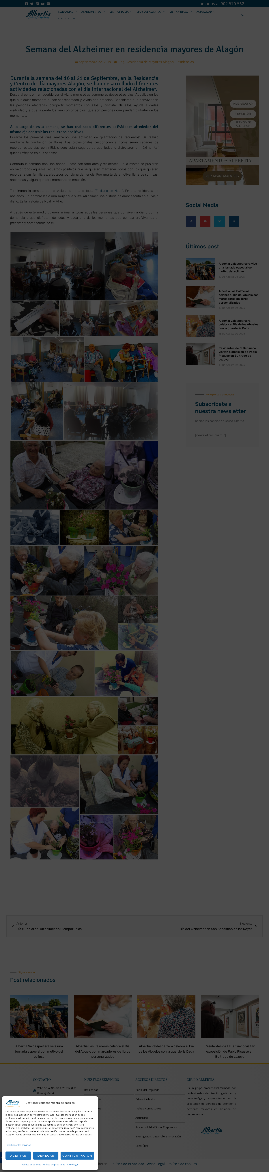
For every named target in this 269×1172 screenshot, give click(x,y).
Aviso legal (72, 1164)
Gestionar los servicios (19, 1145)
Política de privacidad (54, 1164)
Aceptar (18, 1155)
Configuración (77, 1155)
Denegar (45, 1155)
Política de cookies (31, 1164)
